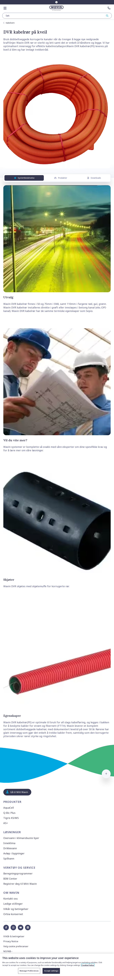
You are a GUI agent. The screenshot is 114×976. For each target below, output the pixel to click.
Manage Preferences (29, 970)
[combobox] (57, 16)
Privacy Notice (10, 941)
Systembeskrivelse (26, 178)
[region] (57, 965)
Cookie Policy (88, 965)
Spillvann (8, 858)
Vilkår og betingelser (15, 909)
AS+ (5, 823)
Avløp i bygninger (13, 853)
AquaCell (8, 807)
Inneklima (9, 843)
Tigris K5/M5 (11, 818)
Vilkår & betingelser (13, 936)
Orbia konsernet (13, 914)
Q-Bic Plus (9, 812)
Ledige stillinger (13, 903)
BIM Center (10, 878)
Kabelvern (10, 22)
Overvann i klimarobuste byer (21, 838)
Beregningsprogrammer (18, 873)
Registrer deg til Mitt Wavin (20, 883)
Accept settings (51, 970)
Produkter (62, 178)
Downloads (96, 178)
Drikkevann (10, 848)
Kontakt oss (10, 898)
